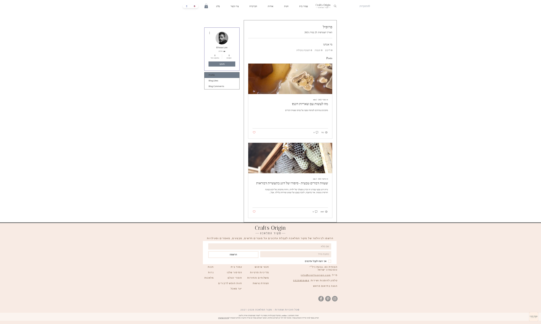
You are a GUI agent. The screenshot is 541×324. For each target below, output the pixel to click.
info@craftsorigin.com (316, 275)
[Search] (335, 6)
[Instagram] (335, 298)
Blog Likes (213, 81)
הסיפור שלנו (234, 272)
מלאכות (209, 278)
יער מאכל (236, 289)
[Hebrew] (186, 6)
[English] (194, 6)
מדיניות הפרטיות (223, 318)
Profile (212, 75)
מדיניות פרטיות (259, 272)
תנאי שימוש (262, 267)
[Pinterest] (328, 298)
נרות (211, 272)
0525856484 (301, 280)
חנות (211, 267)
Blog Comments (216, 86)
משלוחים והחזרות (258, 278)
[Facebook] (321, 298)
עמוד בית (236, 267)
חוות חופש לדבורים (230, 283)
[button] (206, 6)
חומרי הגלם (235, 278)
